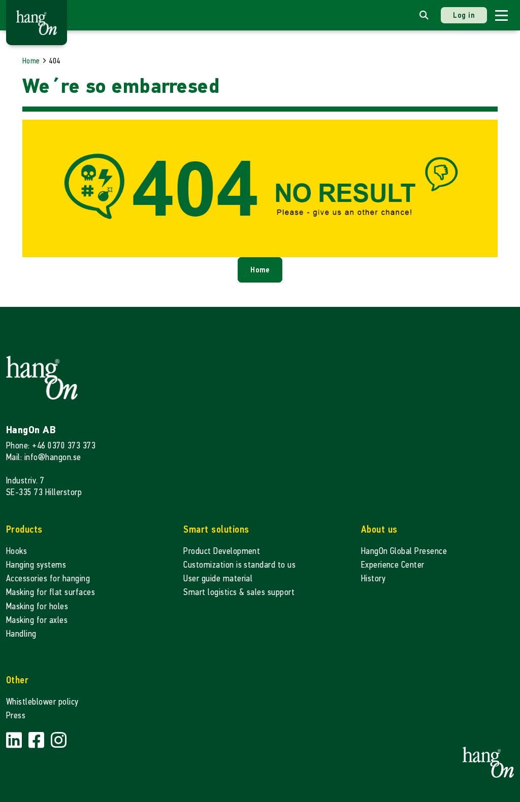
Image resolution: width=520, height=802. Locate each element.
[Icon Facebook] (37, 741)
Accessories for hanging (48, 578)
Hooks (16, 551)
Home (31, 60)
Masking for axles (37, 620)
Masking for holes (37, 606)
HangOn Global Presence (404, 551)
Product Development (221, 551)
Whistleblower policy (42, 702)
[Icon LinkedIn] (15, 741)
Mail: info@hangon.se (43, 457)
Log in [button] (464, 15)
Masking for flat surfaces (50, 592)
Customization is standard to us (239, 565)
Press (15, 715)
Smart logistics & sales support (239, 592)
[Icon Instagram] (59, 741)
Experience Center (393, 565)
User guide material (217, 578)
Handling (21, 634)
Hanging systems (36, 565)
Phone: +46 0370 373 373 (50, 445)
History (373, 578)
